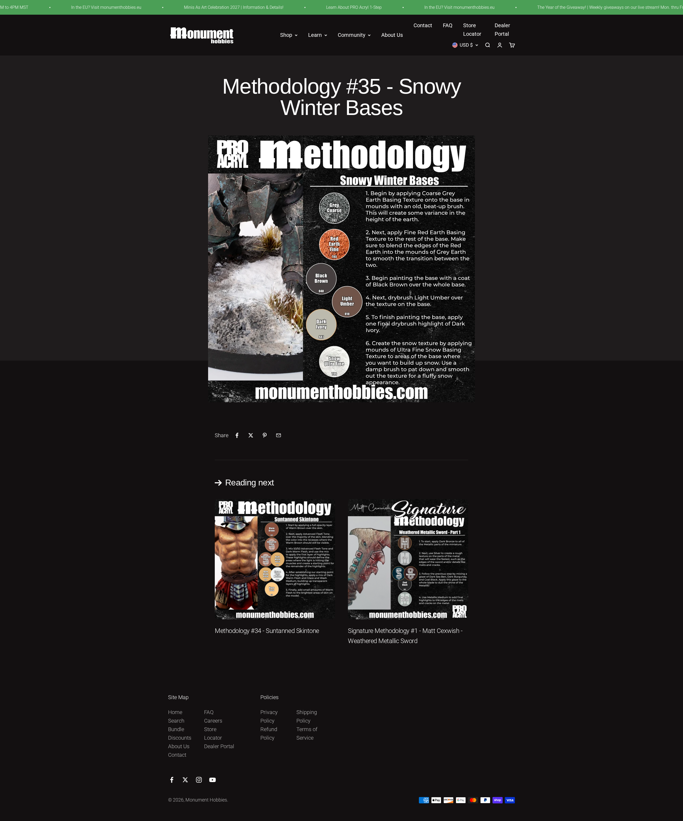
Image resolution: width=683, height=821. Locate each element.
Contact (423, 25)
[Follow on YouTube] (212, 779)
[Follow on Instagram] (198, 779)
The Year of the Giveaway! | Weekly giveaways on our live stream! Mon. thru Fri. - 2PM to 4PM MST (588, 7)
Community (351, 35)
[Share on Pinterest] (264, 435)
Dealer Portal (219, 746)
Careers (213, 721)
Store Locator (213, 733)
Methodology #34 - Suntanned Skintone (267, 631)
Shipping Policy (306, 716)
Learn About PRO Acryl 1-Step (312, 7)
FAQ (447, 25)
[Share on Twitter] (250, 435)
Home (175, 712)
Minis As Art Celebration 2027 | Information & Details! (192, 7)
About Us (392, 35)
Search (176, 721)
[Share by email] (278, 435)
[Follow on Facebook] (171, 779)
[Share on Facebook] (237, 435)
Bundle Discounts (179, 733)
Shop (286, 35)
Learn (315, 35)
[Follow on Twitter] (185, 779)
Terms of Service (306, 733)
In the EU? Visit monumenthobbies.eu (65, 7)
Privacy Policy (269, 716)
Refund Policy (268, 733)
